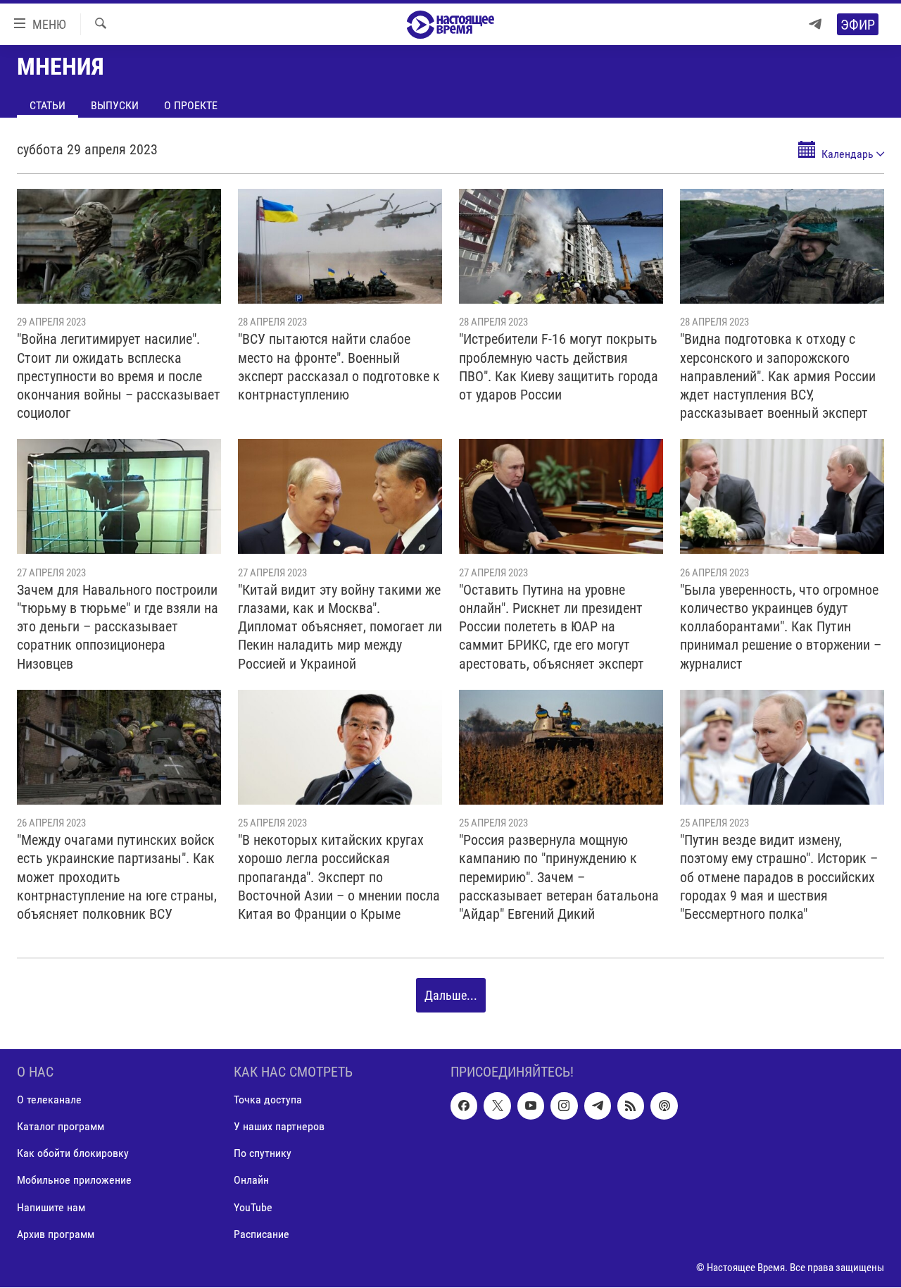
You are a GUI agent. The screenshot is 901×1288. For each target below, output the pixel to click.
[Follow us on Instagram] (563, 1106)
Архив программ (55, 1234)
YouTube (253, 1207)
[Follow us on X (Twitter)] (497, 1106)
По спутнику (262, 1153)
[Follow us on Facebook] (463, 1106)
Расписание (261, 1234)
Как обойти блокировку (73, 1153)
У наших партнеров (279, 1127)
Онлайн (251, 1180)
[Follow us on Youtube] (530, 1106)
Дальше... (450, 995)
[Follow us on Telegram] (597, 1106)
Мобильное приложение (74, 1180)
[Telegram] (815, 24)
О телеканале (49, 1100)
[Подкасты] (663, 1106)
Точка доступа (268, 1100)
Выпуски (115, 105)
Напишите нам (51, 1207)
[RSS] (630, 1106)
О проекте (191, 105)
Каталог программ (60, 1127)
